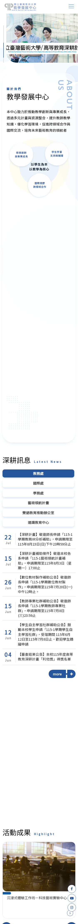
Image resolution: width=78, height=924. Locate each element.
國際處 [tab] (38, 483)
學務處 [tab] (38, 493)
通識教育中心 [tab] (38, 522)
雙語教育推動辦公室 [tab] (38, 512)
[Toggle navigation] (71, 6)
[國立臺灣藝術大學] (20, 7)
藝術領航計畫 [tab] (38, 502)
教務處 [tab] (38, 473)
